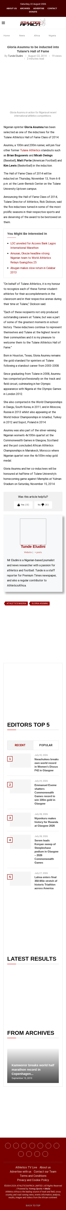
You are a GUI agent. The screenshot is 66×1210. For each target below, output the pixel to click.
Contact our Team (45, 1171)
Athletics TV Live (26, 1167)
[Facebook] (8, 1146)
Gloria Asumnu (40, 603)
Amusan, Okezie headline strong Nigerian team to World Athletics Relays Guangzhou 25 (30, 258)
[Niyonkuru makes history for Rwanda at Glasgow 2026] (20, 820)
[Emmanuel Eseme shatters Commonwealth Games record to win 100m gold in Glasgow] (20, 786)
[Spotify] (21, 1154)
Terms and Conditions (33, 1175)
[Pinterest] (45, 1154)
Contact (52, 8)
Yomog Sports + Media (39, 1189)
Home (7, 35)
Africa (37, 35)
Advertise (38, 8)
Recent (20, 745)
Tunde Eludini (15, 55)
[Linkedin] (24, 1146)
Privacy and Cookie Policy (33, 1180)
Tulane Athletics (30, 150)
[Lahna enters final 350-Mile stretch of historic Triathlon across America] (20, 879)
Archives (25, 8)
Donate (33, 12)
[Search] (62, 23)
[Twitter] (32, 1146)
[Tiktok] (48, 1146)
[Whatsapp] (40, 1146)
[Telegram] (37, 1154)
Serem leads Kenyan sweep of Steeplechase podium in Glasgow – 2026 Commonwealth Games (46, 851)
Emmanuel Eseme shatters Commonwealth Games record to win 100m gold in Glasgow (45, 794)
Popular (45, 745)
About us (12, 8)
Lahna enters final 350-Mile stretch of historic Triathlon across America (45, 883)
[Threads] (29, 1154)
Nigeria (52, 35)
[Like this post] (19, 647)
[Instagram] (16, 1146)
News (22, 35)
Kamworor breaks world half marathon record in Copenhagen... (33, 1069)
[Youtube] (56, 1146)
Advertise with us (20, 1171)
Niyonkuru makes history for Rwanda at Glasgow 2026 (46, 822)
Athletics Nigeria (16, 603)
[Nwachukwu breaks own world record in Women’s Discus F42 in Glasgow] (20, 761)
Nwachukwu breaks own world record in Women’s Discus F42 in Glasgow (46, 765)
